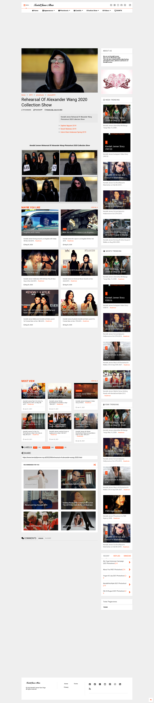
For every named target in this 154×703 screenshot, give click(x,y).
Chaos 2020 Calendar (33, 526)
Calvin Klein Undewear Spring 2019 (73, 132)
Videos (106, 10)
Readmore (38, 241)
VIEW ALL (94, 207)
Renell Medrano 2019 (68, 129)
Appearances (48, 10)
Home (36, 10)
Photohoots (64, 10)
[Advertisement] (77, 30)
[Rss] (130, 5)
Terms (76, 683)
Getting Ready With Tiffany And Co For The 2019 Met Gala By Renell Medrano (78, 504)
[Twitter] (111, 5)
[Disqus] (59, 568)
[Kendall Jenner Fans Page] (43, 5)
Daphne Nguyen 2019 (68, 126)
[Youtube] (118, 5)
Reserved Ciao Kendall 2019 (36, 505)
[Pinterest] (125, 5)
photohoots (40, 95)
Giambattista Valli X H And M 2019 (76, 484)
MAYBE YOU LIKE (30, 207)
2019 (30, 95)
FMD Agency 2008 (113, 511)
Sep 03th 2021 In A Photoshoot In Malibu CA (115, 355)
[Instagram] (115, 684)
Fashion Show (92, 10)
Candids (78, 10)
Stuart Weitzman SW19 (72, 526)
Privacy (66, 687)
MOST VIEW (27, 381)
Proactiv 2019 (30, 484)
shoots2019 (51, 95)
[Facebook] (121, 5)
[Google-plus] (115, 5)
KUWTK (119, 10)
